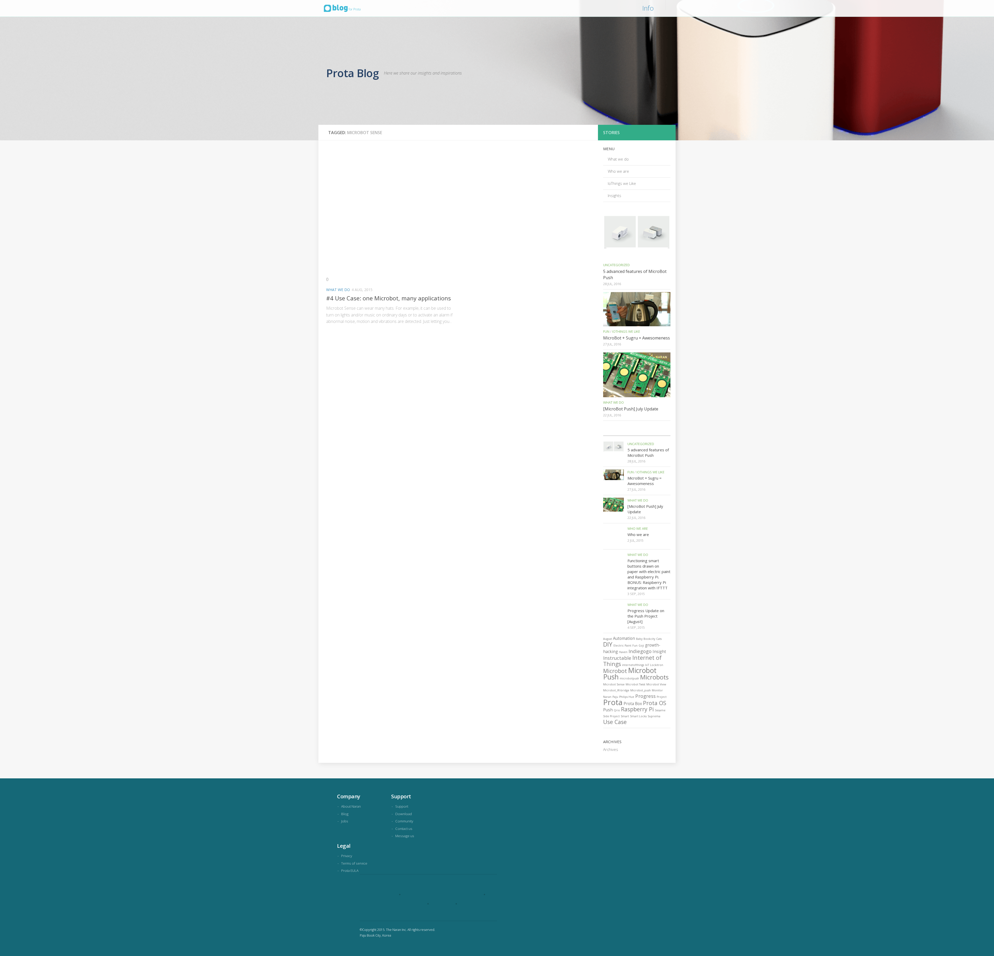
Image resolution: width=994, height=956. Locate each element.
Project (662, 697)
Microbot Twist (635, 684)
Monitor (657, 690)
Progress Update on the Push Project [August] (645, 616)
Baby (639, 639)
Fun (606, 331)
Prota (613, 702)
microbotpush (629, 678)
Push (608, 710)
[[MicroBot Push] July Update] (636, 374)
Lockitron (656, 665)
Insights (614, 195)
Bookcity (649, 639)
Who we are (618, 171)
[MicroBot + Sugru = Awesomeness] (636, 309)
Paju (615, 697)
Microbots (654, 677)
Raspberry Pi (637, 709)
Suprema (654, 716)
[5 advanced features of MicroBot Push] (636, 237)
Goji (641, 645)
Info (648, 8)
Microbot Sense (614, 684)
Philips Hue (626, 697)
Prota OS (654, 703)
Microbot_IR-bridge (616, 690)
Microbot (615, 671)
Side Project (611, 716)
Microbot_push (640, 690)
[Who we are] (613, 536)
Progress (645, 696)
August (607, 639)
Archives (610, 749)
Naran (607, 697)
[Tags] (662, 433)
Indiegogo (640, 651)
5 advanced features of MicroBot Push (648, 452)
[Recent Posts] (611, 433)
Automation (624, 638)
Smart (625, 716)
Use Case (615, 722)
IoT (647, 665)
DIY (607, 644)
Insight (659, 651)
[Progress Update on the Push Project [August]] (613, 612)
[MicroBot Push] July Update (630, 409)
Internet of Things (632, 661)
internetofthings (633, 665)
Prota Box (633, 703)
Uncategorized (616, 265)
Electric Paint (622, 645)
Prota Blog (352, 73)
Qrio (617, 710)
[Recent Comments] (645, 433)
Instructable (617, 658)
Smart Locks (638, 716)
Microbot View (656, 684)
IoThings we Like (622, 183)
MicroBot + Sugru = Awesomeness (636, 338)
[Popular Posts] (628, 433)
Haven (623, 652)
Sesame (660, 710)
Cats (659, 639)
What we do (338, 289)
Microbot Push (629, 674)
